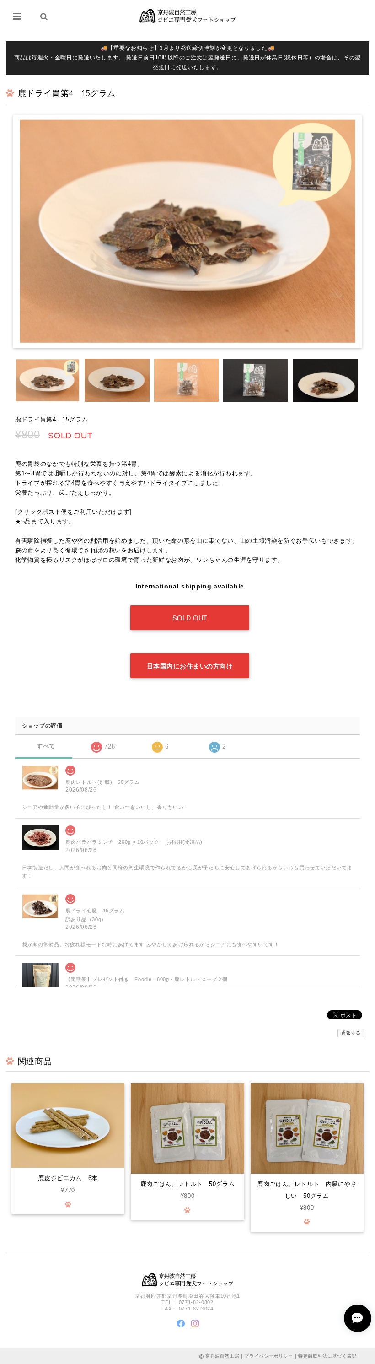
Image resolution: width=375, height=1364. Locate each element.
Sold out (190, 617)
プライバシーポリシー (268, 1356)
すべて (46, 746)
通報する (351, 1032)
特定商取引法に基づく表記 (327, 1356)
